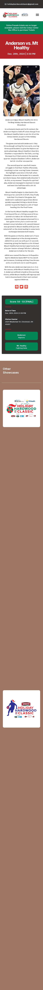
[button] (37, 14)
